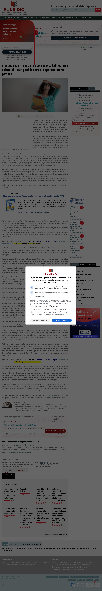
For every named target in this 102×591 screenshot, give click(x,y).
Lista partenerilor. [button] (54, 306)
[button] (51, 296)
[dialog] (51, 295)
